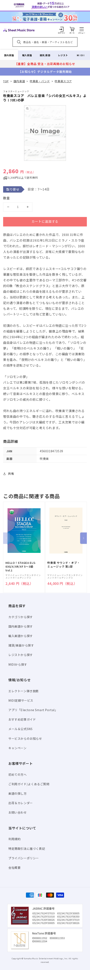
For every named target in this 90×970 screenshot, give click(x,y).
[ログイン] (61, 29)
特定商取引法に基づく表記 (26, 848)
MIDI (81, 55)
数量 (6, 198)
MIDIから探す (17, 664)
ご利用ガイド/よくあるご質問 (28, 784)
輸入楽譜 (27, 55)
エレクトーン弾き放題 (23, 691)
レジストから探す (20, 655)
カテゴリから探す (20, 617)
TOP (6, 81)
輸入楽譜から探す (20, 636)
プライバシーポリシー (23, 858)
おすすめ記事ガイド (22, 719)
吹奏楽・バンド (40, 81)
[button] (81, 29)
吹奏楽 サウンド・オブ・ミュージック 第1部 (63, 564)
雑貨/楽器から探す (21, 645)
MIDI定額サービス (20, 700)
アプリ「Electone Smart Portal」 (33, 710)
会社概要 (14, 867)
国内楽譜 (9, 55)
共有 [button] (11, 473)
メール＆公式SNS (20, 729)
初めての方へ (17, 774)
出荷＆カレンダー (20, 803)
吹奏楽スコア (63, 81)
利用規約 (14, 839)
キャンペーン (17, 748)
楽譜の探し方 (17, 793)
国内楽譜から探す (20, 626)
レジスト (63, 55)
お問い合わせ (17, 812)
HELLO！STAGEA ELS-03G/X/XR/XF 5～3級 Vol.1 (20, 566)
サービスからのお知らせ (25, 738)
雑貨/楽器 (45, 55)
